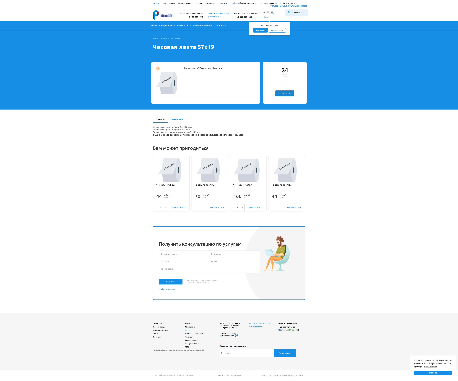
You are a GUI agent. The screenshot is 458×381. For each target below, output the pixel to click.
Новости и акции (159, 327)
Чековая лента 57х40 (204, 185)
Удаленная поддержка (228, 333)
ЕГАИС (188, 323)
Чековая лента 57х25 (165, 185)
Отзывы (156, 334)
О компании (157, 324)
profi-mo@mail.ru (214, 17)
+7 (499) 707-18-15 (195, 17)
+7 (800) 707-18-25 (244, 17)
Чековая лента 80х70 (242, 185)
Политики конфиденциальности (197, 282)
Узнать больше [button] (430, 367)
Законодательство (160, 330)
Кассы (187, 330)
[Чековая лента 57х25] (169, 170)
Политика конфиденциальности (229, 375)
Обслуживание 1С (192, 344)
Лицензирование (191, 340)
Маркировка (190, 327)
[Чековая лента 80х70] (246, 170)
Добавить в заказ (178, 208)
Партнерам (157, 337)
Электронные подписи (194, 334)
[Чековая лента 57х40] (208, 170)
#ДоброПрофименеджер (246, 3)
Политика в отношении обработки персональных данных (282, 375)
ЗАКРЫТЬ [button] (433, 373)
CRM (187, 347)
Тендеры (188, 337)
